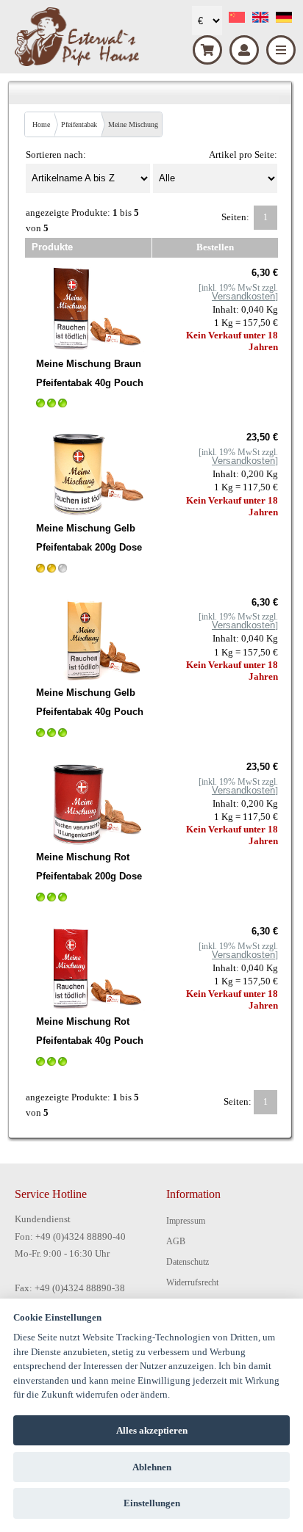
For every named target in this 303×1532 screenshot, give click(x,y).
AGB (175, 1241)
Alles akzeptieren (152, 1430)
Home (41, 124)
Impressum (185, 1221)
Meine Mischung (133, 124)
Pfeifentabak (79, 124)
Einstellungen (152, 1503)
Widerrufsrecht (192, 1282)
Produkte (52, 247)
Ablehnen (151, 1467)
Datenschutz (187, 1262)
